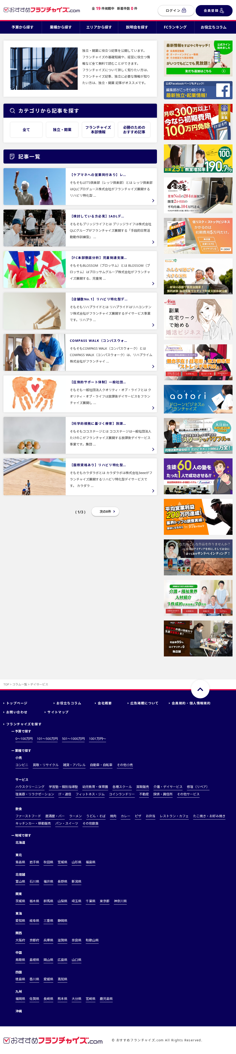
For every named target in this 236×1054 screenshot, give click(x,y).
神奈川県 (120, 901)
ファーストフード (28, 816)
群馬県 (48, 901)
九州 (18, 991)
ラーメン (75, 816)
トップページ (16, 703)
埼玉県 (76, 901)
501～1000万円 (73, 738)
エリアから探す (99, 27)
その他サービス (188, 794)
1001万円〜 (97, 738)
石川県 (34, 881)
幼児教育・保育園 (95, 787)
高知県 (62, 979)
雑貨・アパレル (74, 765)
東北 (18, 855)
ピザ (138, 816)
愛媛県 (48, 979)
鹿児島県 (106, 998)
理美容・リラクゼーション (34, 794)
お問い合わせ (16, 712)
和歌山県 (92, 940)
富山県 (20, 881)
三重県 (48, 920)
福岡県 (20, 998)
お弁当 (150, 816)
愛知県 (20, 920)
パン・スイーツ (66, 823)
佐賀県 (34, 998)
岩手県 (34, 862)
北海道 (20, 842)
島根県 (34, 959)
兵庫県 (48, 940)
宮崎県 (90, 998)
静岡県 (62, 920)
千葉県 (90, 901)
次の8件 (105, 511)
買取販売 (142, 787)
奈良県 (76, 940)
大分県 (76, 998)
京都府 (34, 940)
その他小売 (125, 765)
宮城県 (62, 862)
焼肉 (113, 816)
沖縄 (18, 1011)
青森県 (20, 862)
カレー (125, 816)
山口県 (76, 959)
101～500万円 (47, 738)
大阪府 (20, 940)
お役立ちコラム (214, 27)
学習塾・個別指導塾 (63, 787)
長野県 (62, 881)
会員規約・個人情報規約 (191, 703)
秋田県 (48, 862)
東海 (18, 913)
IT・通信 (65, 794)
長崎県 (48, 998)
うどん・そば (96, 816)
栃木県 (34, 901)
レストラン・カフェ (174, 816)
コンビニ (21, 765)
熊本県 (62, 998)
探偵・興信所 (163, 794)
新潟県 (76, 881)
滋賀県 (62, 940)
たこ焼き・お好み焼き (209, 816)
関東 (18, 894)
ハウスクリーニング (29, 787)
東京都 (104, 901)
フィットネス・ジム (90, 794)
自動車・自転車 (101, 765)
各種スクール (122, 787)
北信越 (20, 874)
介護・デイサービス (168, 787)
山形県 (76, 862)
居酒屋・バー (55, 816)
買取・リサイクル (46, 765)
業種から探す (61, 27)
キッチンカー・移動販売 (33, 823)
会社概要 (105, 703)
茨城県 (20, 901)
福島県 (90, 862)
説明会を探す (137, 27)
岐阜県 (34, 920)
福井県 (48, 881)
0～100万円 (23, 738)
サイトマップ (58, 712)
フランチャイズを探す (24, 724)
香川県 (34, 979)
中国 (18, 952)
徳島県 (20, 979)
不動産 (144, 794)
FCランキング (175, 27)
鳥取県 (20, 959)
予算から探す (23, 27)
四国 (18, 972)
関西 (18, 933)
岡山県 (48, 959)
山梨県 (62, 901)
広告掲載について (144, 703)
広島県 (62, 959)
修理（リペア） (198, 787)
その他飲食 (91, 823)
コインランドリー (122, 794)
